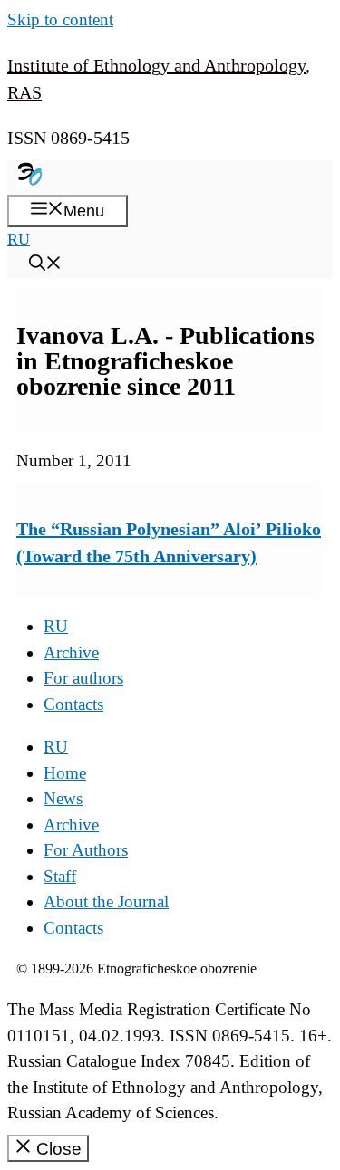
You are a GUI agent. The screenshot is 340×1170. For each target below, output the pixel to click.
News (63, 798)
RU (18, 239)
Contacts (73, 704)
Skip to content (60, 19)
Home (65, 772)
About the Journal (106, 901)
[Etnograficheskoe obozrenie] (30, 182)
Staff (60, 876)
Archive (71, 652)
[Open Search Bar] (45, 265)
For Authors (86, 849)
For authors (83, 677)
